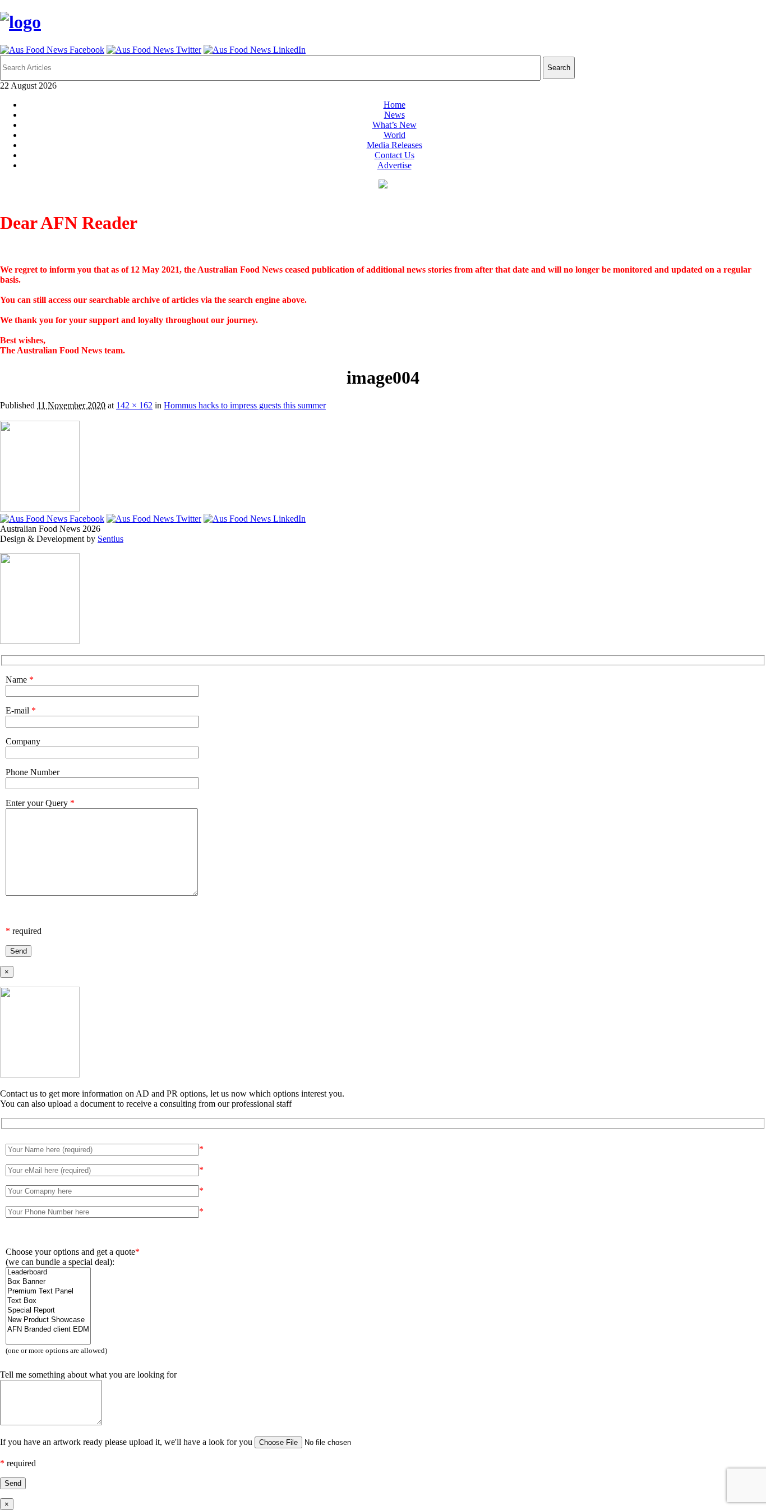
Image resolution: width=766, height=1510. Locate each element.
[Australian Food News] (20, 22)
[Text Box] (48, 1301)
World (394, 135)
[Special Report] (48, 1310)
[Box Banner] (48, 1282)
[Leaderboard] (48, 1272)
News (394, 114)
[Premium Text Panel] (48, 1291)
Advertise (394, 165)
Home (394, 104)
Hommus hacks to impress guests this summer (245, 405)
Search (558, 67)
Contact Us (394, 155)
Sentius (110, 539)
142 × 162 (134, 405)
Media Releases (394, 145)
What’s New (394, 125)
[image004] (40, 508)
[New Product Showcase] (48, 1320)
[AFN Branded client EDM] (48, 1329)
